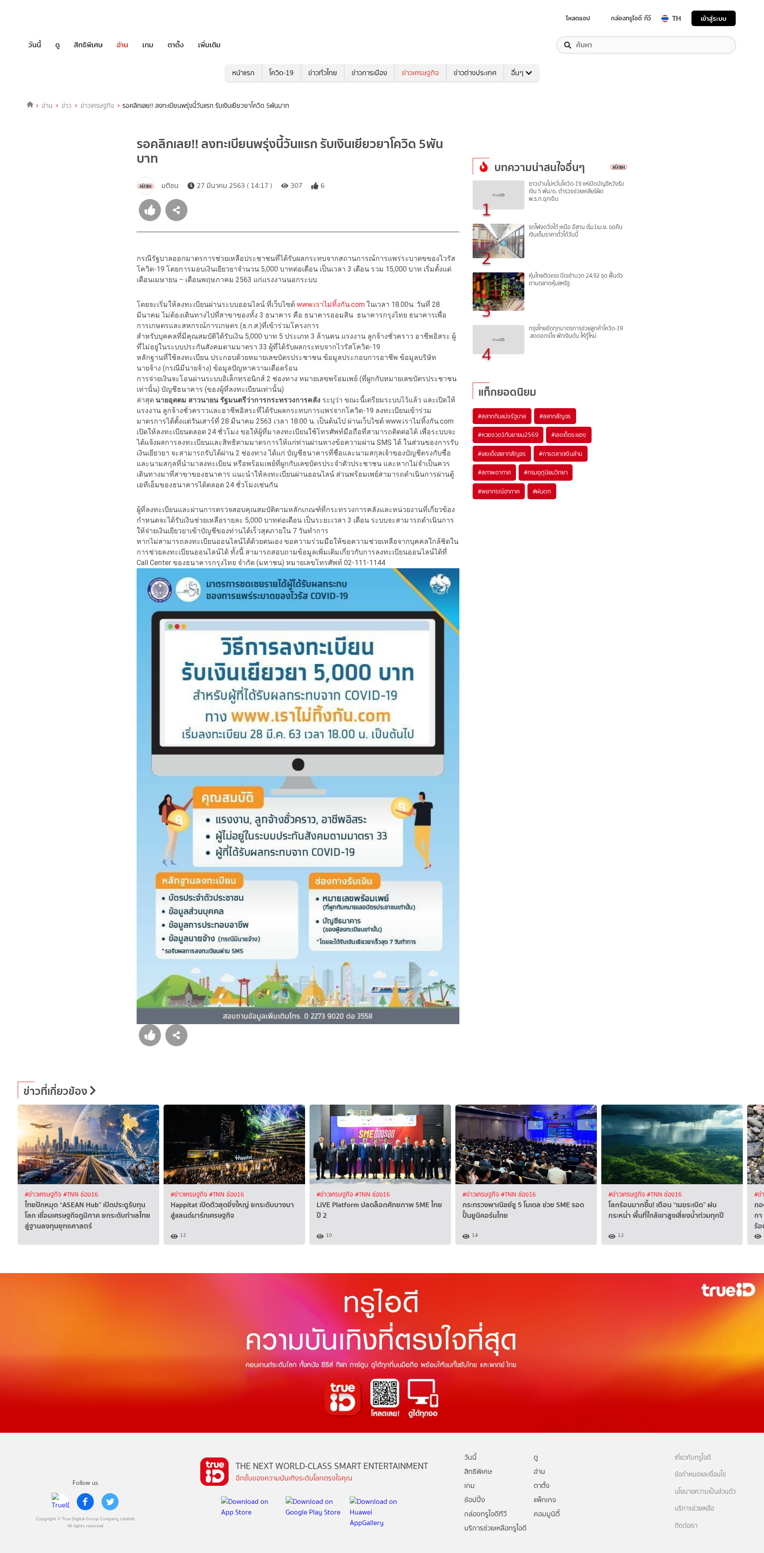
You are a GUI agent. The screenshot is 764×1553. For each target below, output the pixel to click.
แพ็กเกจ (545, 1500)
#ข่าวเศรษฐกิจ (44, 1194)
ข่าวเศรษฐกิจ (420, 73)
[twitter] (110, 1502)
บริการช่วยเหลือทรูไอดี (495, 1528)
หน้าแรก (243, 73)
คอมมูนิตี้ (547, 1514)
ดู (57, 45)
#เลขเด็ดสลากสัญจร (502, 453)
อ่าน (122, 45)
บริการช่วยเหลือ (694, 1508)
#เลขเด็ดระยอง (568, 434)
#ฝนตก (542, 491)
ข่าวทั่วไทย (322, 73)
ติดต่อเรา (686, 1525)
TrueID (54, 18)
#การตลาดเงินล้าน (560, 453)
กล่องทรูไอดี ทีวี (631, 18)
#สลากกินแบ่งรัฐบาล (502, 416)
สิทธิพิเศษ (88, 45)
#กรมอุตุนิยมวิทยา (545, 472)
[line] (60, 1502)
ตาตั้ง (176, 45)
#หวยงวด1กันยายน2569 (508, 434)
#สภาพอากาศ (494, 472)
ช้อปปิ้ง (474, 1500)
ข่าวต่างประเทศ (475, 73)
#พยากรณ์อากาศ (499, 491)
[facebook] (85, 1502)
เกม (147, 45)
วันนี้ (34, 45)
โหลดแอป (578, 18)
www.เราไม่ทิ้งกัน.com (331, 304)
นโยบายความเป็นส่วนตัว (705, 1491)
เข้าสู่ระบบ (713, 18)
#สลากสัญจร (555, 416)
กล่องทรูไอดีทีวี (485, 1514)
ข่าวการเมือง (369, 73)
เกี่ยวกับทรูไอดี (693, 1457)
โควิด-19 (281, 73)
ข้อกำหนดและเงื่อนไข (700, 1474)
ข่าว (66, 106)
